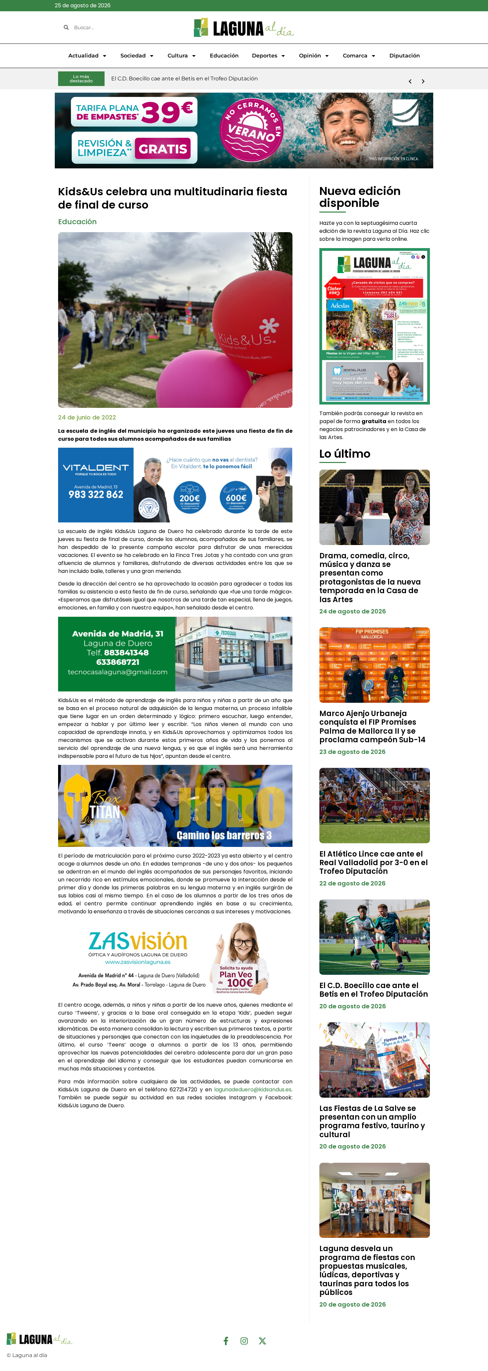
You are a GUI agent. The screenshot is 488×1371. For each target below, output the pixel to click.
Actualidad (83, 55)
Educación (224, 55)
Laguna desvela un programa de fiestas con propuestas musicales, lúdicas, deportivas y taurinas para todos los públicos (367, 1270)
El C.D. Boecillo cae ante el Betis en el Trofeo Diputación (373, 989)
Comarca (355, 55)
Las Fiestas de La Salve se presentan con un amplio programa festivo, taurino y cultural (372, 1121)
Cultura (178, 55)
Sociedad (133, 55)
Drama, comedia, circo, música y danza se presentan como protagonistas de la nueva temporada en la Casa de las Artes (370, 578)
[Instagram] (244, 1340)
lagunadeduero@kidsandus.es (252, 1089)
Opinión (310, 55)
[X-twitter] (262, 1340)
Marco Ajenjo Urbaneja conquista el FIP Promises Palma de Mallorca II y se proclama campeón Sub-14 (372, 726)
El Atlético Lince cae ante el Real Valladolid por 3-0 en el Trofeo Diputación (373, 863)
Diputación (404, 55)
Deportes (264, 55)
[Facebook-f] (225, 1340)
